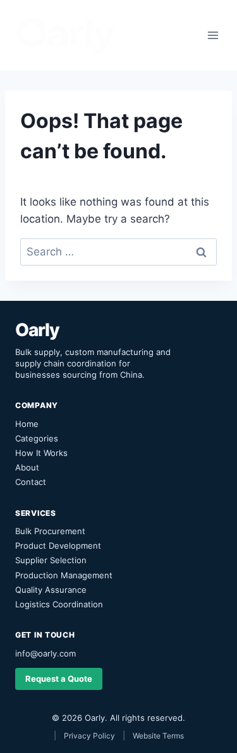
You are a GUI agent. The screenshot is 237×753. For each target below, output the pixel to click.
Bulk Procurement (50, 531)
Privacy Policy (89, 735)
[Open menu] (212, 35)
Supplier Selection (51, 560)
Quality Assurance (51, 590)
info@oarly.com (45, 653)
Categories (36, 438)
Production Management (63, 575)
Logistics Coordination (59, 604)
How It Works (41, 453)
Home (27, 424)
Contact (30, 482)
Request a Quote (58, 679)
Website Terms (158, 735)
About (27, 467)
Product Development (58, 545)
